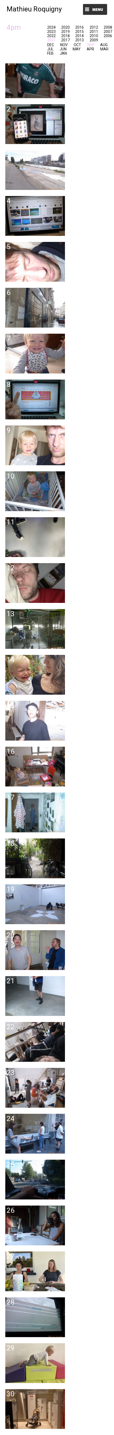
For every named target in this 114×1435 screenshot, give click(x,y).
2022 (51, 36)
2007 (108, 31)
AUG (104, 45)
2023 (51, 31)
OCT (77, 45)
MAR (104, 49)
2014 (79, 36)
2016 (79, 27)
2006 (108, 36)
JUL (50, 49)
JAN (63, 53)
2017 (65, 40)
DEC (50, 45)
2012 (94, 27)
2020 (65, 27)
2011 (94, 31)
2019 (65, 31)
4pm (14, 27)
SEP (90, 45)
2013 (79, 40)
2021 (51, 40)
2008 (108, 27)
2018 (65, 36)
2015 (79, 31)
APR (90, 49)
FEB (50, 53)
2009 (94, 40)
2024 (51, 27)
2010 (94, 36)
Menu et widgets (95, 10)
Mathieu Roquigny (34, 9)
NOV (64, 45)
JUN (63, 49)
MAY (77, 49)
